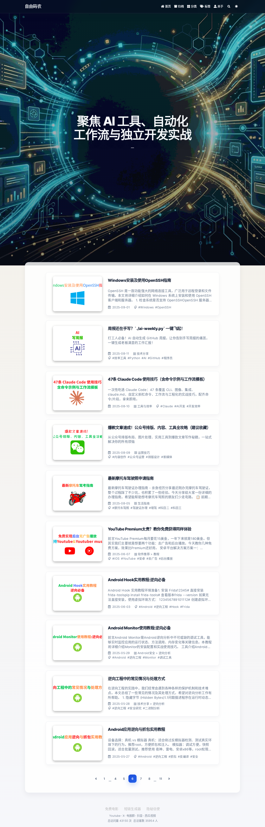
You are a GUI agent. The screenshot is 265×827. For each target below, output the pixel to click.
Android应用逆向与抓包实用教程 (136, 729)
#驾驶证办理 (139, 508)
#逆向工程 (161, 607)
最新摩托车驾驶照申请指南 (130, 478)
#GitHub (154, 358)
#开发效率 (193, 406)
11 (160, 779)
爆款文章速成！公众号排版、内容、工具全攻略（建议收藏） (159, 427)
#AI (144, 358)
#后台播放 (166, 558)
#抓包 (173, 756)
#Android (145, 607)
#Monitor (149, 657)
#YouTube (128, 558)
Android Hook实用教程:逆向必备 (136, 580)
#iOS (116, 558)
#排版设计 (153, 457)
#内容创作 (119, 457)
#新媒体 (166, 457)
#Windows (146, 307)
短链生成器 (132, 809)
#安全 (194, 756)
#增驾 (153, 508)
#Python (134, 358)
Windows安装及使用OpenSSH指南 (139, 280)
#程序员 (167, 358)
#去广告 (151, 558)
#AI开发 (179, 406)
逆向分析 (165, 653)
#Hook (174, 607)
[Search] (229, 6)
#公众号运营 (136, 457)
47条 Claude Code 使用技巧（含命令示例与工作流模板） (157, 379)
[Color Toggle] (236, 6)
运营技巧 (144, 453)
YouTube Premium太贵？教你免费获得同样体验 (149, 529)
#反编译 (183, 756)
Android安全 (146, 653)
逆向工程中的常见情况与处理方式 (136, 678)
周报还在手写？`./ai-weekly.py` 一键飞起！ (146, 328)
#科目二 (163, 508)
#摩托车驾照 (120, 508)
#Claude (166, 406)
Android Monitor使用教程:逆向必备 (139, 628)
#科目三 (176, 508)
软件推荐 (144, 554)
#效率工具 (119, 358)
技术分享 (143, 353)
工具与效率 (144, 406)
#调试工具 (164, 657)
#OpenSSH (163, 307)
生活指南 (144, 503)
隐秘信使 (153, 809)
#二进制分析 (151, 708)
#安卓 (141, 558)
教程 (156, 554)
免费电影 (112, 809)
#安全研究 (134, 708)
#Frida (185, 607)
